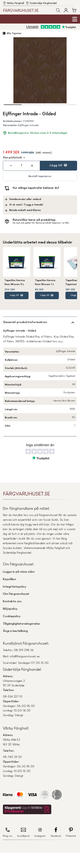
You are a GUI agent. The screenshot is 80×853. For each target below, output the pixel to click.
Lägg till (56, 165)
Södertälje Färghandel (43, 3)
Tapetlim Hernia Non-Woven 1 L (45, 282)
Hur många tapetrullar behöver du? (36, 188)
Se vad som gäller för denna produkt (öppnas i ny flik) (41, 223)
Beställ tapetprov (40, 176)
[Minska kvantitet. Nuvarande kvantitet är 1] (11, 165)
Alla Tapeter (14, 33)
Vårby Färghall (15, 3)
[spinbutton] (21, 165)
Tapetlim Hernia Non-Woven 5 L (14, 282)
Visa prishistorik (12, 157)
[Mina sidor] (66, 10)
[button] (58, 10)
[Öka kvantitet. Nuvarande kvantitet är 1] (32, 165)
